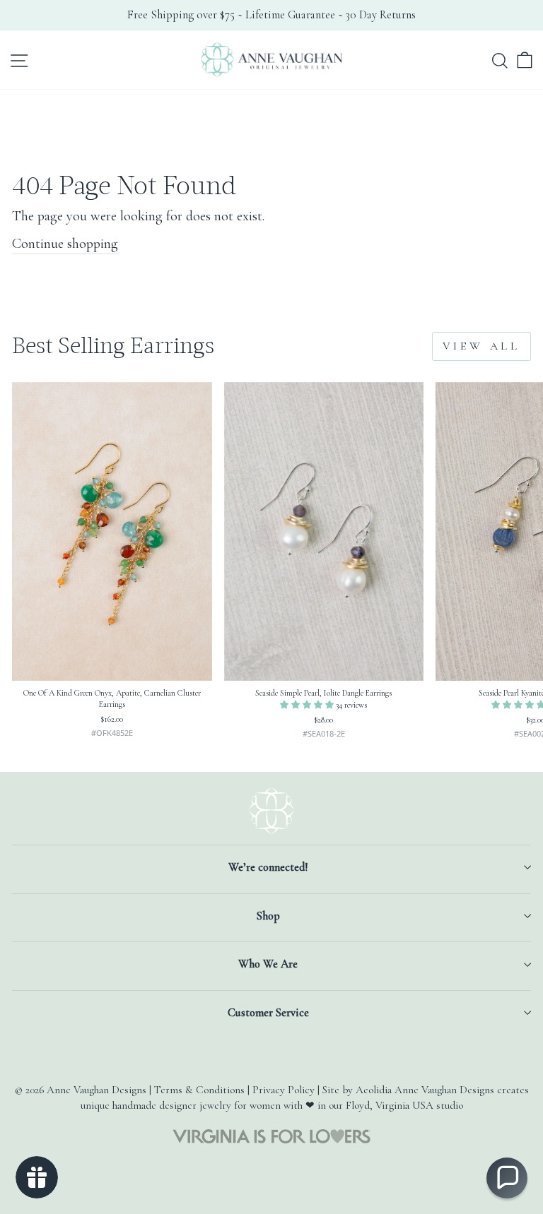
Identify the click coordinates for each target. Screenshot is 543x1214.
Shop (268, 916)
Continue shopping (65, 243)
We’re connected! (268, 867)
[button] (308, 705)
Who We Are (268, 964)
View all (481, 346)
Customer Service (268, 1013)
